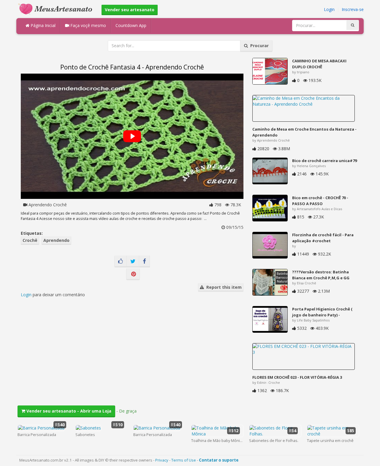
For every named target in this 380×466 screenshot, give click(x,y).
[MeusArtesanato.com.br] (57, 8)
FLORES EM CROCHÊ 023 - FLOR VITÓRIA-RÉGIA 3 (297, 377)
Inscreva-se (353, 9)
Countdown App (130, 25)
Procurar (258, 45)
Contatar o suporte (218, 460)
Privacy (161, 460)
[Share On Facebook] (144, 261)
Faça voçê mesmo (87, 25)
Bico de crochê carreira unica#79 (324, 160)
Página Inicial (42, 25)
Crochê (30, 240)
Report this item (223, 287)
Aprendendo (56, 240)
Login (329, 9)
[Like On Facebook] (120, 261)
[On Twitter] (132, 261)
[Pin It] (133, 274)
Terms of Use (183, 460)
